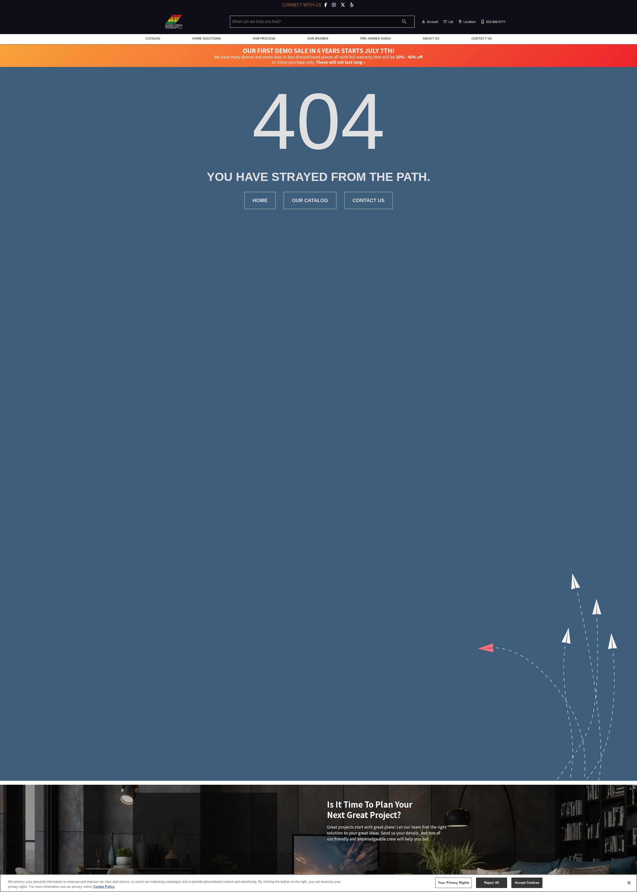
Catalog (152, 38)
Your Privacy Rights (453, 883)
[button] (423, 22)
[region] (318, 883)
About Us (431, 38)
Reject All (491, 883)
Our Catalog (310, 200)
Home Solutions (206, 38)
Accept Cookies (527, 883)
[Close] (629, 882)
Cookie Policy (104, 887)
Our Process (264, 38)
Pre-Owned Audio (375, 38)
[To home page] (173, 21)
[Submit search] (404, 21)
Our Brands (317, 38)
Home (260, 200)
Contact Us (481, 38)
